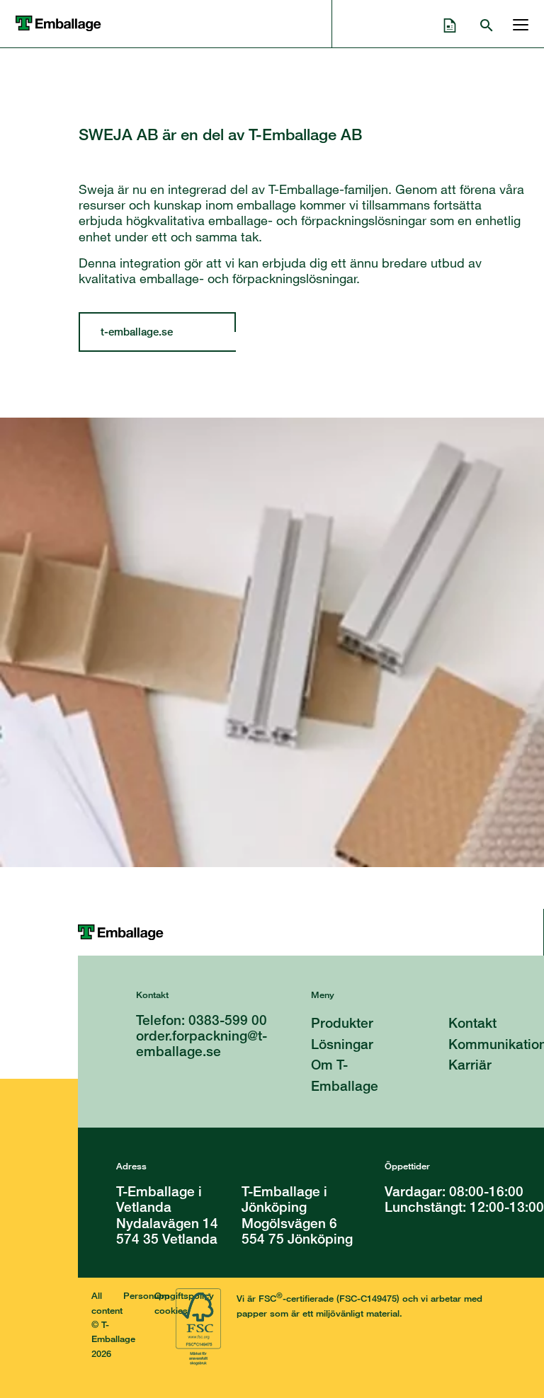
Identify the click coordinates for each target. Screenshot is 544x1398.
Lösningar (342, 1044)
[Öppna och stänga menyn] (517, 23)
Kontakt (472, 1022)
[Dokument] (450, 23)
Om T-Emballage (344, 1075)
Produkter (342, 1022)
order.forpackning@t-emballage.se (201, 1043)
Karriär (470, 1064)
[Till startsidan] (310, 932)
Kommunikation (496, 1044)
